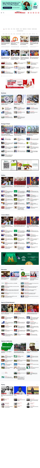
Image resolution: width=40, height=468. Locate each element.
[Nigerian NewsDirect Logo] (20, 12)
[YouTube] (33, 13)
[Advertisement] (20, 20)
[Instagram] (28, 13)
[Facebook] (36, 13)
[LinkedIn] (38, 13)
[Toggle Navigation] (1, 13)
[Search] (3, 13)
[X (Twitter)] (31, 13)
